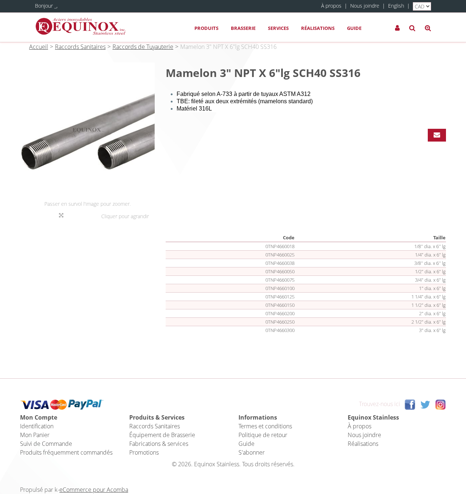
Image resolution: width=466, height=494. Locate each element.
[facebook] (409, 404)
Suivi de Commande (46, 444)
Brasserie (243, 28)
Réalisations (318, 28)
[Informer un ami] (437, 135)
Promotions (144, 452)
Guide (354, 28)
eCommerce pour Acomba (93, 490)
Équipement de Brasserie (162, 435)
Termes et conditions (265, 426)
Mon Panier (35, 435)
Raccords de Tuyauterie (142, 47)
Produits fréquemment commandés (66, 452)
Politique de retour (262, 435)
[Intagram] (440, 404)
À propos (331, 5)
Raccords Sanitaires (80, 47)
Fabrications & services (158, 444)
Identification (37, 426)
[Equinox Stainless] (80, 26)
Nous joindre (364, 5)
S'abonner (251, 452)
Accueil (38, 47)
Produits (206, 28)
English (396, 5)
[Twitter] (425, 404)
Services (278, 28)
